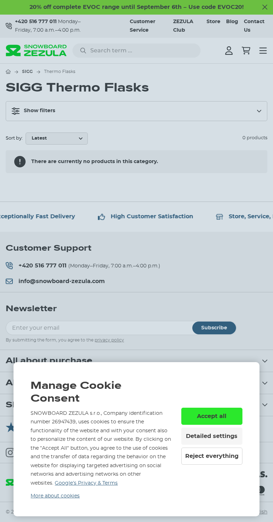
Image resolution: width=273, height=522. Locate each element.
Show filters (39, 110)
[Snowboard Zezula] (36, 50)
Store (213, 21)
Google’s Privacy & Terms (86, 483)
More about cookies (55, 496)
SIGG (27, 71)
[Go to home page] (8, 71)
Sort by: (14, 138)
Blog (232, 21)
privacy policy (109, 340)
